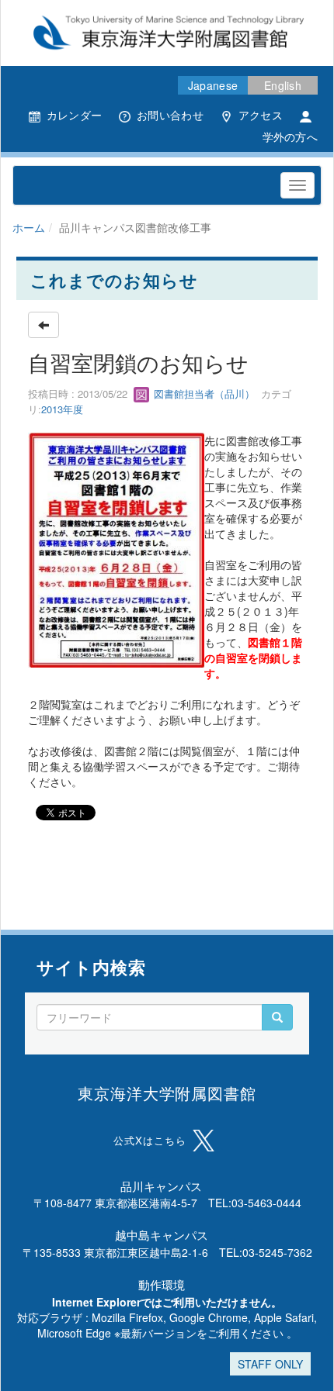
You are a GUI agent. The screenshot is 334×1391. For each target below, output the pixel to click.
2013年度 (62, 409)
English (282, 85)
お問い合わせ (170, 115)
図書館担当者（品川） (203, 393)
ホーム (28, 227)
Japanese (213, 85)
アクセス (260, 115)
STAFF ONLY (270, 1364)
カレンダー (74, 115)
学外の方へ (290, 136)
